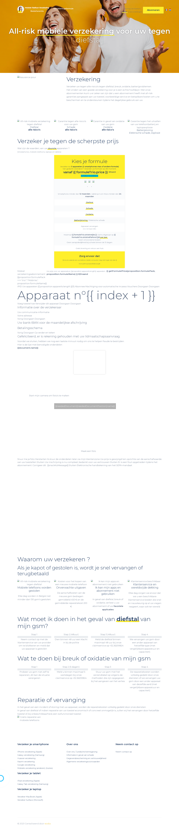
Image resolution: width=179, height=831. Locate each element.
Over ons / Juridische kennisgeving (81, 752)
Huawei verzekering (26, 758)
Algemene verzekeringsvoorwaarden (83, 762)
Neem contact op (124, 752)
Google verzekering (26, 765)
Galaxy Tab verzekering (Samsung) (32, 784)
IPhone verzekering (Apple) (29, 752)
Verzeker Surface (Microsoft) (30, 800)
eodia (48, 823)
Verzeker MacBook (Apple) (29, 797)
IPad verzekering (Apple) (28, 781)
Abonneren (153, 10)
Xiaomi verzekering (26, 762)
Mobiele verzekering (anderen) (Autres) (35, 768)
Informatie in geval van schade (80, 755)
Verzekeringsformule (63, 8)
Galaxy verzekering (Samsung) (30, 755)
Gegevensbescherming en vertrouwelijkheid (86, 758)
